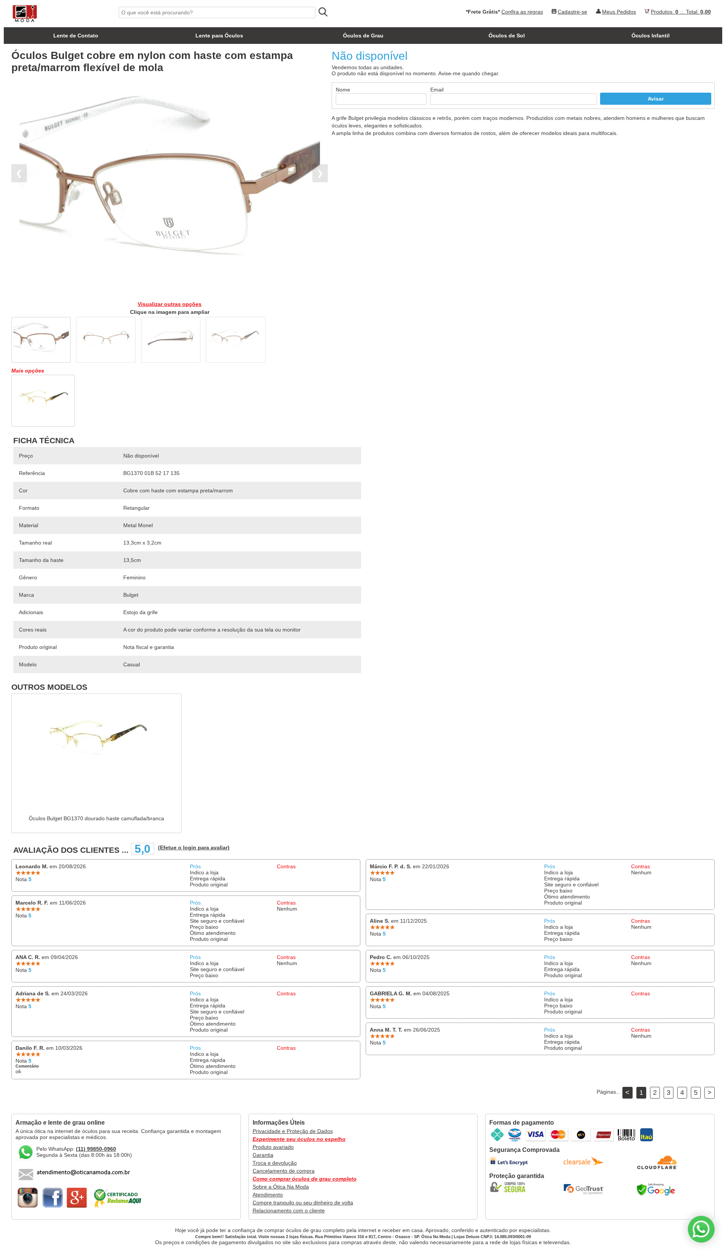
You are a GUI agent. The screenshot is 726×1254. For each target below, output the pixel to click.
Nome (343, 90)
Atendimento (268, 1195)
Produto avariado (273, 1147)
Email (437, 90)
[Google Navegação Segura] (657, 1189)
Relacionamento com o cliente (289, 1210)
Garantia (263, 1155)
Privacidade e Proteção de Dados (293, 1131)
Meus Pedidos (619, 12)
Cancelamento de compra (284, 1171)
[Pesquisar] (322, 12)
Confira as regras (522, 12)
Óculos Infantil (650, 36)
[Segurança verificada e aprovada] (510, 1187)
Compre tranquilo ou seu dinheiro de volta (303, 1203)
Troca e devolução (275, 1163)
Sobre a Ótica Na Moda (281, 1187)
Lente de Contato (75, 36)
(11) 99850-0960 (96, 1149)
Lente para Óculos (219, 36)
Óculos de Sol (507, 36)
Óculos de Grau (363, 36)
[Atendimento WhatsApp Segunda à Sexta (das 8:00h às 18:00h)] (701, 1229)
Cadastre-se (572, 12)
